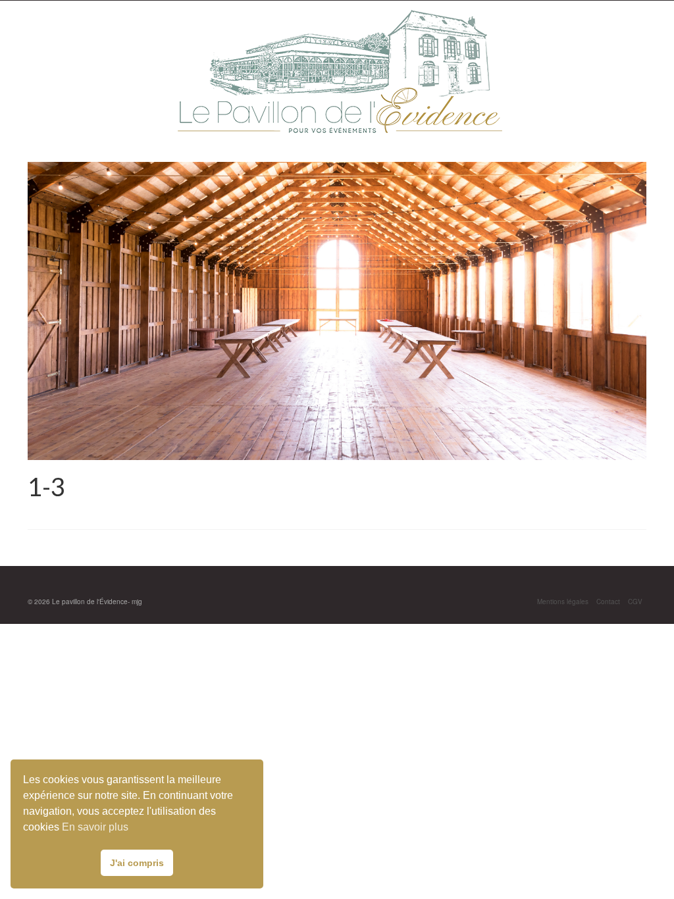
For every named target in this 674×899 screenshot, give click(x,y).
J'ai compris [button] (137, 863)
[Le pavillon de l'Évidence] (338, 71)
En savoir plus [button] (95, 827)
